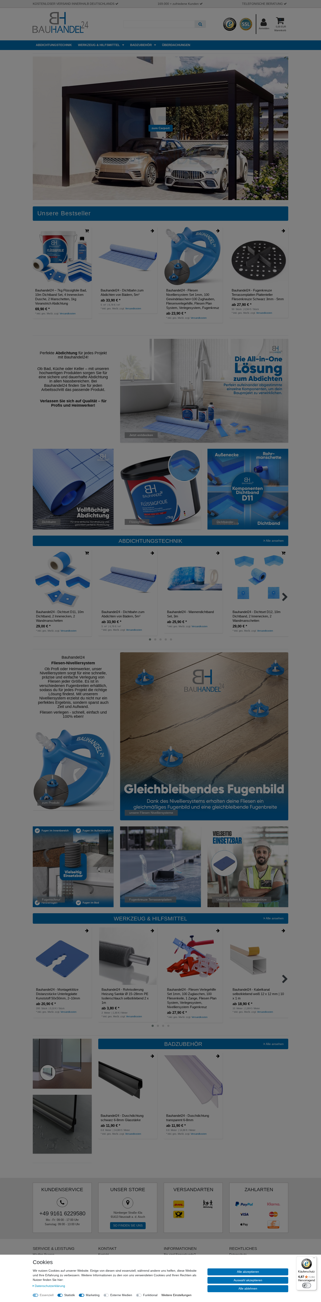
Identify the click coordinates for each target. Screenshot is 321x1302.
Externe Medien (121, 1295)
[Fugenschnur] (73, 866)
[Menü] (314, 1258)
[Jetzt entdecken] (204, 390)
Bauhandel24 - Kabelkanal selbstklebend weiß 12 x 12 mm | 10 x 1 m (258, 994)
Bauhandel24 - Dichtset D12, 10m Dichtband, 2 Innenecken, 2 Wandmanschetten (257, 616)
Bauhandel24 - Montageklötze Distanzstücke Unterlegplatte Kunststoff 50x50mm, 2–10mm (58, 994)
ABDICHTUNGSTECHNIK (54, 45)
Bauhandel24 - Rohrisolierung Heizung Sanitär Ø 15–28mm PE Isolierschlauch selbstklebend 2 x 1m (125, 996)
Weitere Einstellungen (176, 1295)
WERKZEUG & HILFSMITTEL (99, 45)
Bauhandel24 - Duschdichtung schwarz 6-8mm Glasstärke (122, 1118)
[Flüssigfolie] (160, 489)
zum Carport (161, 128)
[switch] (306, 1285)
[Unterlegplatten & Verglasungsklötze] (247, 866)
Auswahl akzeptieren (248, 1280)
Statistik (69, 1295)
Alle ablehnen (247, 1288)
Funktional (150, 1295)
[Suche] (200, 24)
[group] (62, 256)
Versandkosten (68, 313)
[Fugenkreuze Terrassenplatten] (160, 866)
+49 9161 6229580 (62, 1213)
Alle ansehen (274, 540)
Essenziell (47, 1295)
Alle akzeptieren (248, 1271)
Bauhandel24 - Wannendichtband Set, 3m (190, 614)
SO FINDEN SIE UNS (128, 1225)
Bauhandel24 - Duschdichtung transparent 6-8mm (187, 1118)
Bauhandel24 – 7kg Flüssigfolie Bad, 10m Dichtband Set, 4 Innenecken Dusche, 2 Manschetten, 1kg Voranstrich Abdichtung (61, 296)
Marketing (93, 1295)
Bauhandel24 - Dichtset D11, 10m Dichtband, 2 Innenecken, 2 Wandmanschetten (60, 616)
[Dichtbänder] (247, 489)
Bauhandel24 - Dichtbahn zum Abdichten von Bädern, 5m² (122, 292)
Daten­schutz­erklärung (50, 1286)
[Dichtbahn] (73, 489)
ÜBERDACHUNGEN (176, 45)
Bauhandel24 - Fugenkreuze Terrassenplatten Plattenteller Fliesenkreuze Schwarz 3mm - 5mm (258, 294)
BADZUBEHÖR (141, 45)
